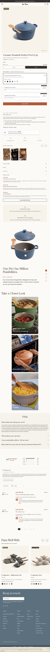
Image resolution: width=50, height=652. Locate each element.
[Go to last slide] (42, 146)
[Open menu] (11, 4)
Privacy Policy (20, 601)
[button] (25, 78)
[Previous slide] (42, 540)
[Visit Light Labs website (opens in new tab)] (5, 132)
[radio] (5, 81)
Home (4, 112)
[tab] (42, 50)
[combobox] (19, 486)
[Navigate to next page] (34, 529)
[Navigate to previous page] (16, 529)
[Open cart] (48, 4)
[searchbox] (7, 486)
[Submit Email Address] (22, 598)
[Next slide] (46, 146)
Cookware (7, 112)
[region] (25, 562)
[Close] (48, 648)
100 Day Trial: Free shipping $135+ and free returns (25, 1)
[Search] (45, 4)
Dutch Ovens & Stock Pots (13, 112)
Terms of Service (14, 601)
